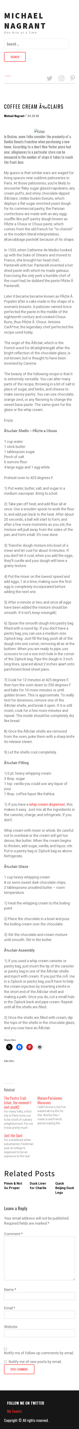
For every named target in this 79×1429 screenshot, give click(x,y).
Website (10, 1327)
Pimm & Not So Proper (13, 1186)
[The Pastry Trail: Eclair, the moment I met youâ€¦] (20, 1113)
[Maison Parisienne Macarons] (54, 1110)
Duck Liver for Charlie (38, 1186)
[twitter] (50, 78)
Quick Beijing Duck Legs (64, 1188)
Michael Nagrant (25, 21)
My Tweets (14, 1411)
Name (10, 1289)
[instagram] (61, 78)
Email (9, 1308)
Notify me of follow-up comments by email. (39, 1353)
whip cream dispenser (47, 804)
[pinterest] (72, 78)
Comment (13, 1234)
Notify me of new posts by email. (35, 1362)
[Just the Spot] (20, 1145)
